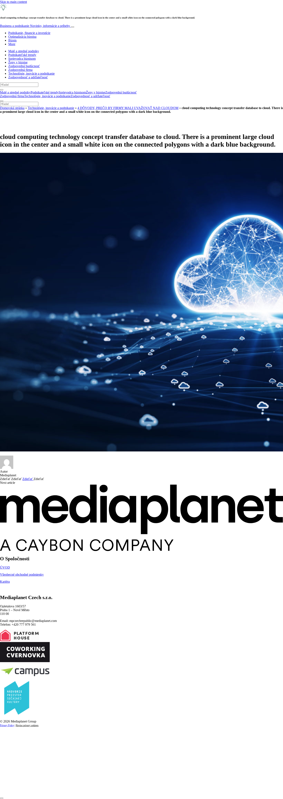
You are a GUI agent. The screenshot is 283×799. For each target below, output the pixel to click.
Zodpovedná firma (20, 70)
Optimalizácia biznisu (22, 36)
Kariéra (5, 581)
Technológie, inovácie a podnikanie (31, 73)
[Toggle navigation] (72, 27)
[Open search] (1, 89)
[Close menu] (1, 101)
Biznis (12, 40)
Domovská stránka (12, 108)
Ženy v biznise (18, 62)
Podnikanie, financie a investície (29, 33)
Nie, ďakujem (85, 788)
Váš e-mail (13, 774)
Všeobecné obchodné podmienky (22, 574)
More (11, 44)
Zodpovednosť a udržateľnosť (28, 77)
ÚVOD (5, 567)
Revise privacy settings (27, 725)
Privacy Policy (7, 725)
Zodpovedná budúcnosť (24, 66)
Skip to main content (13, 2)
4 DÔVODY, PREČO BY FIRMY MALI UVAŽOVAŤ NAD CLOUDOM (127, 108)
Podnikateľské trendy (22, 55)
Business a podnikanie (35, 26)
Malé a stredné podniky (23, 51)
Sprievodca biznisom (22, 58)
